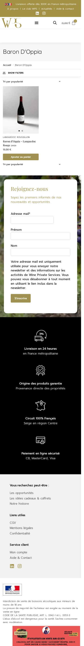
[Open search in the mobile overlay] (55, 23)
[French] (10, 4)
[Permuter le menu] (36, 23)
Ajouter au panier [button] (21, 157)
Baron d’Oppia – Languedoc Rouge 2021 (19, 143)
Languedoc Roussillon (16, 137)
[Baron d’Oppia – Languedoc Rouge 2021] (21, 110)
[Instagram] (44, 13)
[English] (6, 4)
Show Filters (16, 73)
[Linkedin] (37, 13)
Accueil (7, 65)
